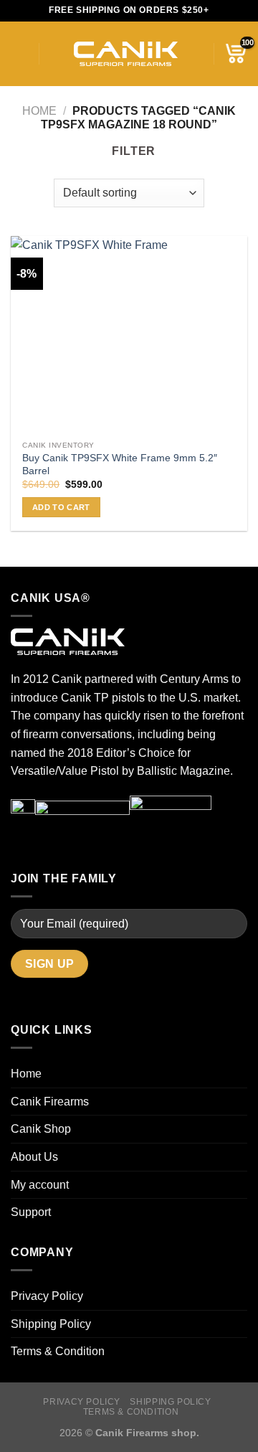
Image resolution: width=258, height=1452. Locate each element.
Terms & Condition (58, 1351)
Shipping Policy (51, 1324)
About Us (34, 1157)
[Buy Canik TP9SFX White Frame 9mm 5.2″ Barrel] (129, 334)
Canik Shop (41, 1129)
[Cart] (235, 53)
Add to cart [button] (61, 507)
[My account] (195, 54)
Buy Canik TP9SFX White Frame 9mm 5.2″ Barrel (119, 464)
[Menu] (19, 53)
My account (40, 1185)
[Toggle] (241, 1184)
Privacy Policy (47, 1296)
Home (39, 111)
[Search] (54, 53)
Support (31, 1212)
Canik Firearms (50, 1101)
